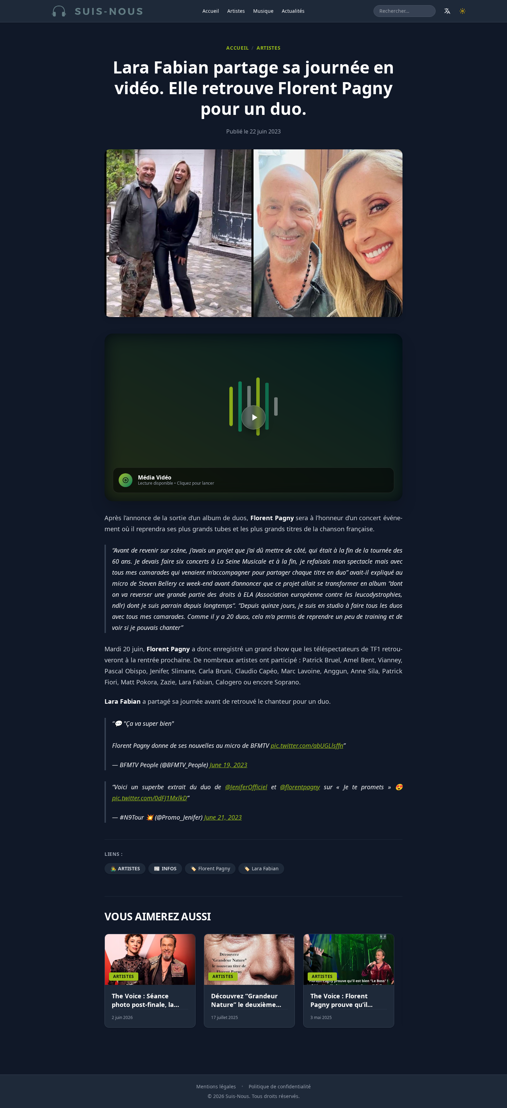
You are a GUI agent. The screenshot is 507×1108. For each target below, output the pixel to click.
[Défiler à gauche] (107, 984)
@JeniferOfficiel (246, 787)
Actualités (293, 11)
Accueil (210, 11)
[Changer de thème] (462, 11)
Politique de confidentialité (280, 1086)
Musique (263, 11)
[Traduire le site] (447, 11)
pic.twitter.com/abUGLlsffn (307, 745)
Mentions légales (216, 1086)
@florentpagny (300, 787)
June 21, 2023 (223, 817)
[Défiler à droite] (399, 984)
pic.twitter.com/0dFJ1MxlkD (149, 798)
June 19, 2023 (228, 765)
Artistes (236, 11)
